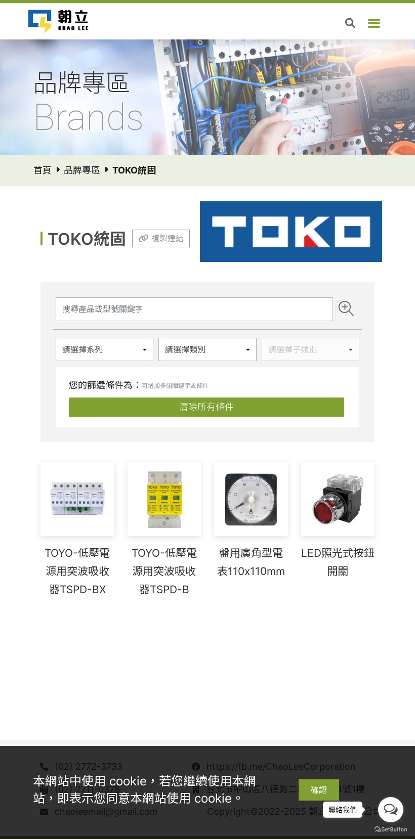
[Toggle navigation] (374, 23)
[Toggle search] (350, 23)
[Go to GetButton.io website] (391, 829)
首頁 (42, 170)
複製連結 (167, 238)
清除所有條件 (206, 407)
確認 (319, 790)
